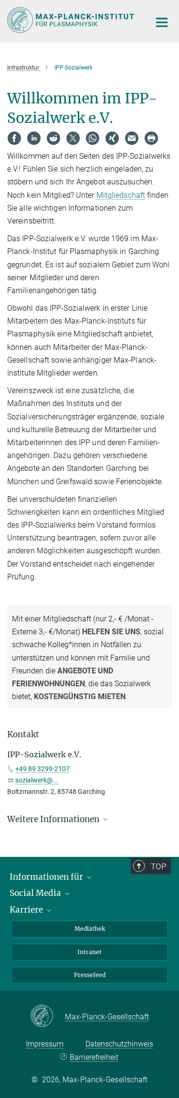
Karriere (27, 910)
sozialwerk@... (37, 780)
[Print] (151, 138)
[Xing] (112, 138)
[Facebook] (14, 138)
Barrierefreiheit (94, 1057)
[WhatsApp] (92, 138)
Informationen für (47, 877)
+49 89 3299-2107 (42, 769)
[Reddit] (53, 138)
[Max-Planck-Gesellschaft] (47, 1016)
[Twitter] (73, 138)
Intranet (89, 952)
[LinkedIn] (34, 138)
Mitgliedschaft (120, 195)
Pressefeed (89, 974)
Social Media (36, 893)
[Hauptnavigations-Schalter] (161, 22)
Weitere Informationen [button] (54, 819)
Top (158, 866)
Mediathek (89, 928)
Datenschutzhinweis (119, 1043)
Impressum (44, 1043)
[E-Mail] (132, 138)
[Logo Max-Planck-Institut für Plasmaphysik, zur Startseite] (71, 20)
